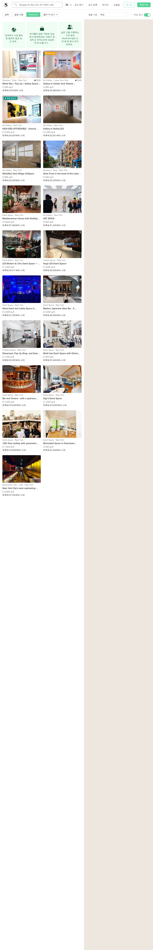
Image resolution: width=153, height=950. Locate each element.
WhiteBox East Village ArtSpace (18, 173)
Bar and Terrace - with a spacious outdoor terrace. (19, 398)
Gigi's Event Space (52, 398)
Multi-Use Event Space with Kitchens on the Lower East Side (61, 353)
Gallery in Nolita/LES (53, 128)
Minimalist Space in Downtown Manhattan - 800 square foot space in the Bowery (62, 443)
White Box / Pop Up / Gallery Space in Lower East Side (21, 83)
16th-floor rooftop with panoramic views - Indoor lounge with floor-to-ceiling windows (20, 443)
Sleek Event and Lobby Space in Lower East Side (18, 308)
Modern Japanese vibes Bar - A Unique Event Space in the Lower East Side (62, 308)
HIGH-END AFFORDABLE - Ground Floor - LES (19, 128)
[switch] (147, 15)
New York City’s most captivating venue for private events (18, 488)
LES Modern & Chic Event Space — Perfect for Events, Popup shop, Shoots (20, 263)
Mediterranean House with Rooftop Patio (20, 218)
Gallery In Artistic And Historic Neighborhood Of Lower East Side (60, 83)
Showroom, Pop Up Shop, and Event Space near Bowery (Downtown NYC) (21, 353)
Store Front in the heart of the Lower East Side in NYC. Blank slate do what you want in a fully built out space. (62, 173)
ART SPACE (49, 218)
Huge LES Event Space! (54, 263)
